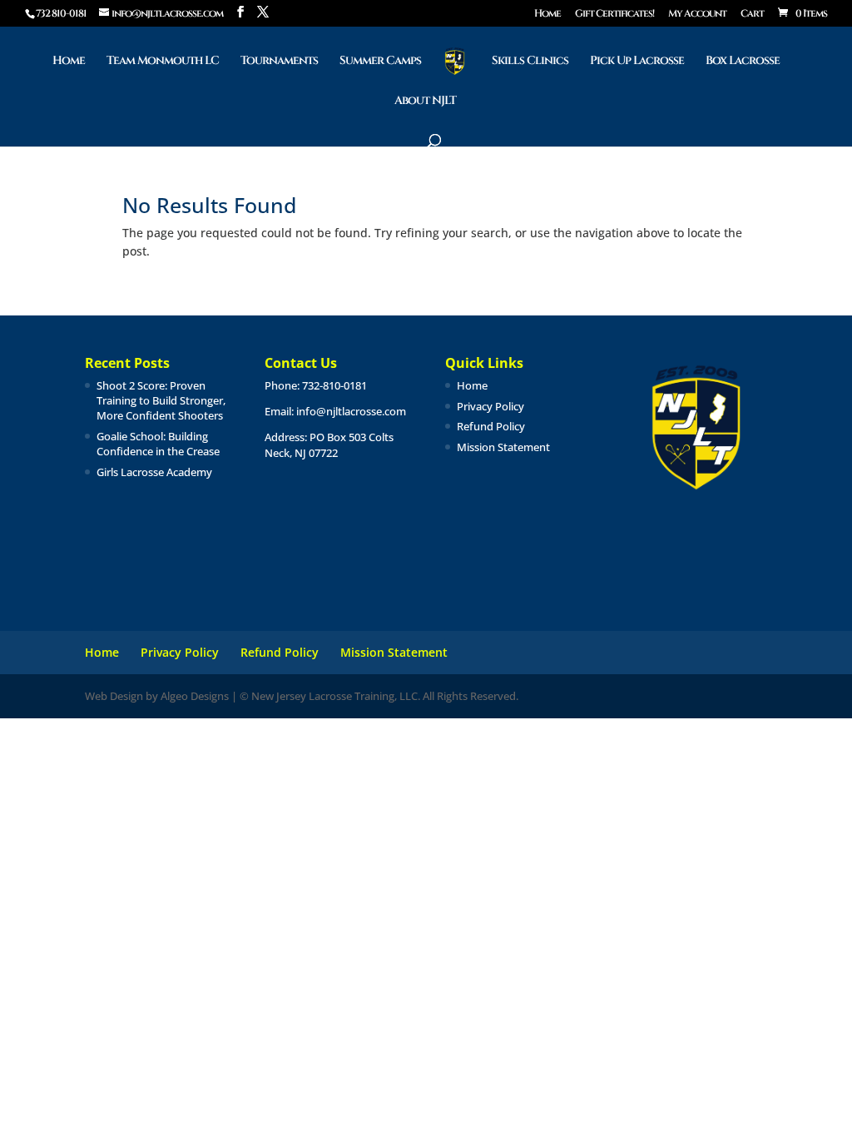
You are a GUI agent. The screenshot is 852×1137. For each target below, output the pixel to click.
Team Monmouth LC (162, 61)
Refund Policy (491, 426)
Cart (752, 14)
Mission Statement (503, 446)
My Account (697, 14)
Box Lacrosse (743, 61)
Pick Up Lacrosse (637, 61)
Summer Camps (380, 61)
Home (547, 14)
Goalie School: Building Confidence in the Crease (158, 444)
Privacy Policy (490, 406)
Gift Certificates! (614, 14)
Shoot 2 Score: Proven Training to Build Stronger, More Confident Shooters (161, 400)
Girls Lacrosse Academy (154, 471)
